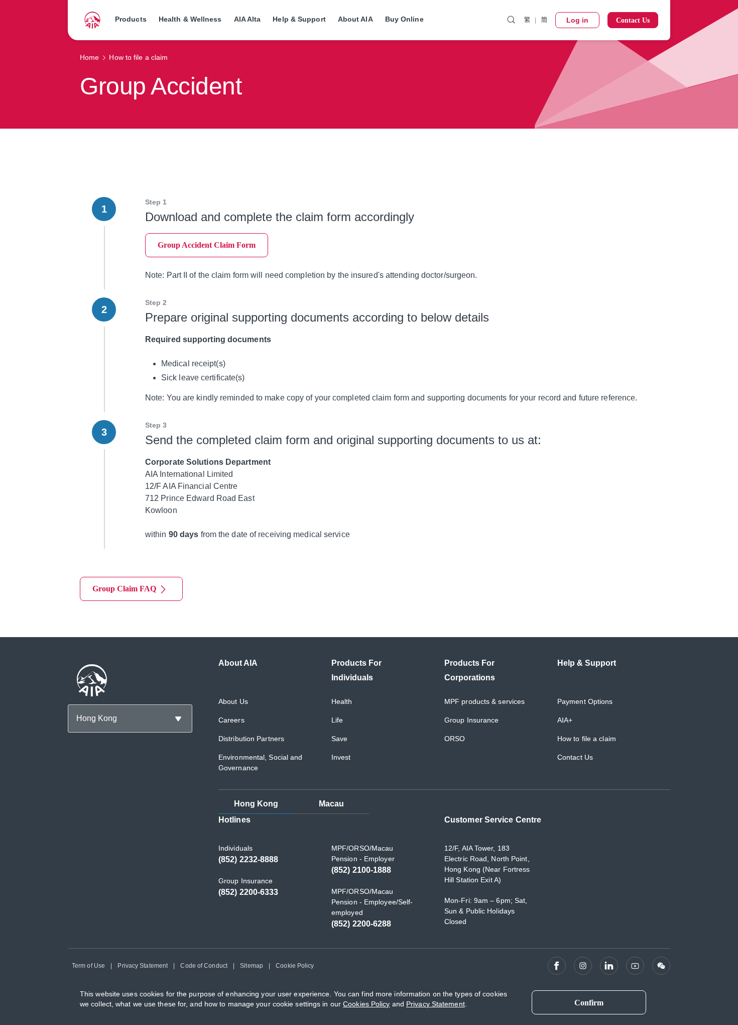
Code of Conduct (203, 965)
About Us (233, 701)
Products (131, 19)
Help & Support (299, 19)
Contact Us (575, 757)
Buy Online (404, 19)
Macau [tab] (331, 803)
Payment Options (585, 701)
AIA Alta (247, 19)
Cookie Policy (295, 965)
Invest (341, 757)
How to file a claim (586, 739)
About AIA (355, 19)
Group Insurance (471, 720)
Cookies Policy (366, 1004)
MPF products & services (484, 701)
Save (339, 739)
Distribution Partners (251, 739)
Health (341, 701)
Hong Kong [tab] (256, 803)
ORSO (454, 739)
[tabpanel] (444, 877)
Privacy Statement (142, 965)
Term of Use (88, 965)
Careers (231, 720)
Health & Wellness (190, 19)
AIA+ (564, 720)
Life (337, 720)
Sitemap (251, 965)
